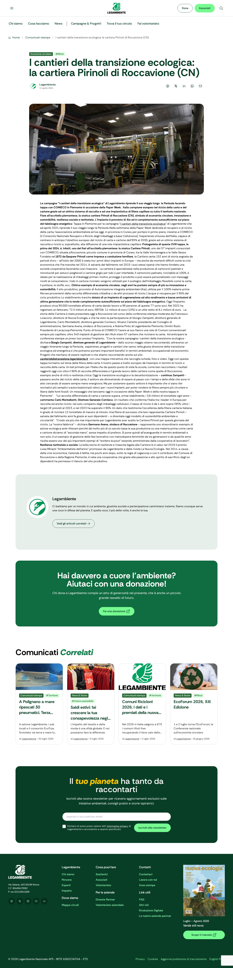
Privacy (140, 959)
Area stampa (147, 885)
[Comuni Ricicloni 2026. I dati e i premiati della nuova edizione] (142, 703)
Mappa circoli (70, 905)
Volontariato (103, 885)
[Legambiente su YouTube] (36, 901)
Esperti (66, 885)
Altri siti (144, 905)
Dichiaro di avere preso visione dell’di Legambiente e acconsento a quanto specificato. (99, 828)
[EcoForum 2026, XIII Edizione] (193, 703)
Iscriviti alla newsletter (152, 827)
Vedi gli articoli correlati (71, 523)
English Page (217, 959)
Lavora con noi (148, 880)
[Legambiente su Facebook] (11, 901)
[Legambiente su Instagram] (28, 901)
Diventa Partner (105, 899)
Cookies (153, 959)
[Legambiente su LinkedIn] (44, 901)
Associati (204, 8)
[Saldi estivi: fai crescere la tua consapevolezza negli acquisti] (90, 703)
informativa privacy (117, 826)
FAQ (141, 899)
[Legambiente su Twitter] (19, 901)
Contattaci (145, 874)
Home (16, 37)
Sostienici (102, 874)
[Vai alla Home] (116, 8)
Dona (185, 8)
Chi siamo (68, 874)
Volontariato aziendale (110, 905)
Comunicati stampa (37, 37)
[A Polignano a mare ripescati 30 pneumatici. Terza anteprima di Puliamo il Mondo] (39, 703)
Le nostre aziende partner (155, 916)
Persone (67, 880)
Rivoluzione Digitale (151, 910)
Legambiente (29, 738)
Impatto (67, 890)
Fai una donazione (114, 611)
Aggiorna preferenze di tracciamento (184, 959)
